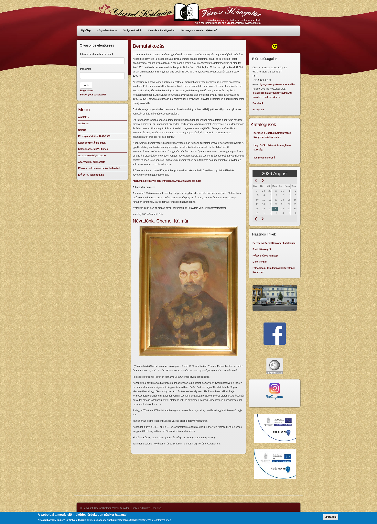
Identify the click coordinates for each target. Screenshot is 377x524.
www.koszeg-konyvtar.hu (266, 97)
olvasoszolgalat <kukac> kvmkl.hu (272, 93)
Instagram (258, 109)
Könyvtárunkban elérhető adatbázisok (99, 168)
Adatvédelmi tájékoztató (91, 162)
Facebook (258, 103)
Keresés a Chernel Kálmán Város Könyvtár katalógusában (272, 135)
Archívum (83, 123)
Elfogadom (331, 517)
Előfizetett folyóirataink (91, 174)
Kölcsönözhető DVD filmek (93, 149)
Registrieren (87, 90)
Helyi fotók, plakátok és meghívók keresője (272, 147)
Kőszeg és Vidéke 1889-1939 (94, 136)
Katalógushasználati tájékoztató (199, 30)
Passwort (85, 69)
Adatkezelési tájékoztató (92, 155)
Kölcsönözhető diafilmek (92, 142)
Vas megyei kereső (264, 157)
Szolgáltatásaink (132, 30)
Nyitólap (86, 30)
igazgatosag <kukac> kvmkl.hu (278, 84)
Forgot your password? (93, 94)
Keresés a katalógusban (161, 30)
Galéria (82, 130)
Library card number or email (96, 54)
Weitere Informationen (159, 520)
